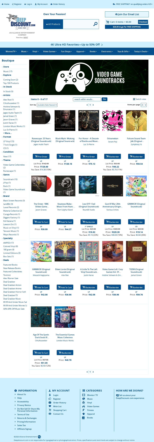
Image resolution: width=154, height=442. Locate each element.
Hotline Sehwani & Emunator (114, 275)
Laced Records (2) (11, 207)
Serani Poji (112, 141)
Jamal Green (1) (10, 116)
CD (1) (6, 148)
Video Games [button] (49, 51)
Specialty (8, 238)
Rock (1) (6, 186)
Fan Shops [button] (66, 51)
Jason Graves (41, 210)
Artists (6, 95)
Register (18, 4)
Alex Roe (65, 275)
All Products (54, 24)
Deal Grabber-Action (12, 285)
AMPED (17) (8, 242)
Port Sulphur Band (65, 210)
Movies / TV (92, 395)
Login (55, 395)
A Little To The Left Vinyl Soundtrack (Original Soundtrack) (89, 270)
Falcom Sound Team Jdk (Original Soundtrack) (136, 140)
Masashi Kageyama (41, 275)
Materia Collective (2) (12, 210)
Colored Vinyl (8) (10, 246)
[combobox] (47, 105)
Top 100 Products (11, 83)
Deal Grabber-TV (10, 295)
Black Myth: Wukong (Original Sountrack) (64, 140)
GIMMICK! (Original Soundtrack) (136, 205)
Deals (6, 260)
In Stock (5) (8, 91)
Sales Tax (21, 425)
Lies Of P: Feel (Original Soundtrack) (89, 205)
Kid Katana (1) (9, 221)
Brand (6, 196)
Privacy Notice (24, 405)
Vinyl (89, 402)
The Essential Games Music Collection (65, 336)
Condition (8, 151)
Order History (59, 4)
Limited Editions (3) (11, 253)
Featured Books (10, 264)
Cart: (120, 21)
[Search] (95, 24)
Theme (6, 160)
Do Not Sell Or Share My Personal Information (28, 410)
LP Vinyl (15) (8, 141)
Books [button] (92, 51)
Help (19, 398)
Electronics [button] (106, 51)
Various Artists (112, 210)
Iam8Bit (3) (8, 204)
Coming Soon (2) (10, 79)
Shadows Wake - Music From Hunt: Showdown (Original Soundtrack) (65, 205)
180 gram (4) (8, 249)
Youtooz (7, 275)
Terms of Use (23, 414)
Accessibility (23, 402)
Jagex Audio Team (41, 144)
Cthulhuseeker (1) (11, 103)
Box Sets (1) (8, 256)
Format (7, 136)
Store (6, 66)
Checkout (143, 22)
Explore (7, 75)
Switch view (141, 99)
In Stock (7, 86)
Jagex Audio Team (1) (12, 112)
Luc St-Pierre (88, 144)
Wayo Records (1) (11, 234)
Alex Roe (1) (8, 99)
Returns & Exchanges (27, 418)
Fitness (90, 410)
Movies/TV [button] (10, 51)
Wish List (57, 406)
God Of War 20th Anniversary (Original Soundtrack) (113, 205)
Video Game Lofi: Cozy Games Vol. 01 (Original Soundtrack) (112, 270)
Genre (6, 174)
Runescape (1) (9, 171)
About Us (21, 394)
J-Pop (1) (7, 182)
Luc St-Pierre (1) (10, 129)
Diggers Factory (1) (11, 217)
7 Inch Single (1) (10, 144)
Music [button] (24, 51)
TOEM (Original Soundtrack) (136, 270)
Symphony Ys (136, 144)
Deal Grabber (9, 281)
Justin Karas (89, 275)
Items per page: (133, 104)
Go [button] (104, 99)
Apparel (91, 414)
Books (90, 417)
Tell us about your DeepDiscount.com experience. (130, 396)
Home (6, 4)
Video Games (93, 406)
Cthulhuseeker (41, 340)
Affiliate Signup (24, 429)
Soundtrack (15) (10, 179)
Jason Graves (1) (10, 119)
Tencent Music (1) (11, 231)
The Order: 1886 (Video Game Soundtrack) (41, 205)
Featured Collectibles (12, 271)
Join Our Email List (128, 14)
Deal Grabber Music (12, 298)
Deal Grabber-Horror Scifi (14, 291)
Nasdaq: (22, 37)
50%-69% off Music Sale (13, 308)
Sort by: (33, 105)
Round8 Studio (89, 210)
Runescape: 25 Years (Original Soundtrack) (41, 140)
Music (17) (7, 71)
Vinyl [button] (34, 51)
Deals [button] (140, 51)
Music (90, 398)
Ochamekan (112, 138)
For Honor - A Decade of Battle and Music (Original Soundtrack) (89, 140)
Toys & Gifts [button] (122, 51)
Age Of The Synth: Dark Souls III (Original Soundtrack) (41, 336)
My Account (42, 4)
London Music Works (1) (14, 126)
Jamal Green (136, 275)
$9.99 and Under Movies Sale (16, 305)
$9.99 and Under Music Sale (15, 302)
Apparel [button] (80, 51)
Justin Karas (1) (9, 122)
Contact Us (58, 414)
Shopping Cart (59, 410)
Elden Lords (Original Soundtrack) (65, 270)
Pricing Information (26, 422)
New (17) (7, 156)
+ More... (7, 133)
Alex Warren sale (10, 278)
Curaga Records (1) (11, 214)
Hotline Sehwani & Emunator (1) (11, 108)
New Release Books (12, 268)
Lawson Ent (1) (9, 224)
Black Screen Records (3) (14, 200)
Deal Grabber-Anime (12, 288)
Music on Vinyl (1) (11, 227)
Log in (29, 4)
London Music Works (65, 340)
